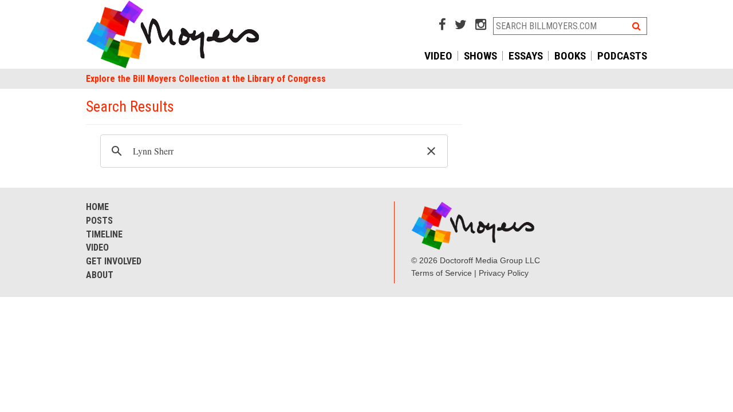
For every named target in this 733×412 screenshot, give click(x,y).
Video (438, 55)
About (99, 275)
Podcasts (622, 55)
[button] (431, 151)
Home (97, 206)
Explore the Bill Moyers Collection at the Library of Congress (206, 78)
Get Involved (113, 261)
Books (570, 55)
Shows (480, 55)
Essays (526, 55)
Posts (99, 220)
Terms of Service (441, 273)
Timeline (104, 234)
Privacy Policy (504, 273)
